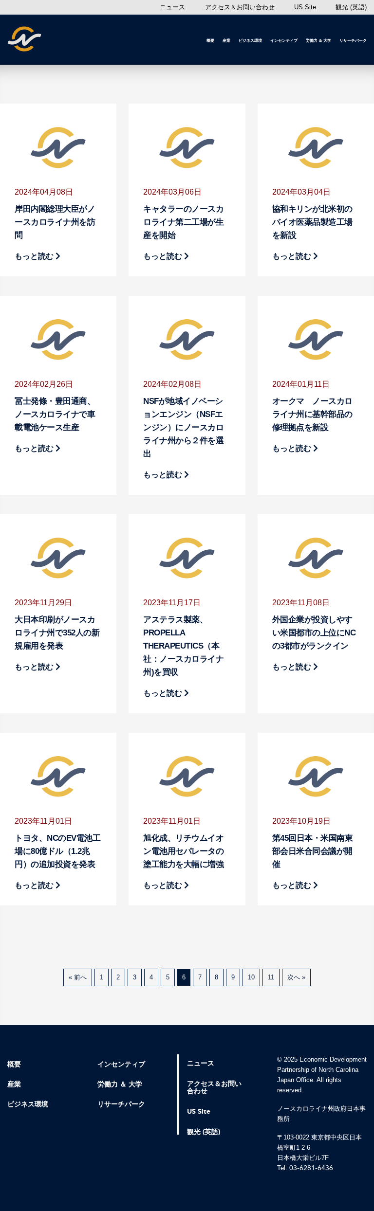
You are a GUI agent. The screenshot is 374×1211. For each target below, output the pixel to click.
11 (271, 977)
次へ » (296, 977)
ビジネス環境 (250, 40)
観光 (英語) (351, 7)
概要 (210, 40)
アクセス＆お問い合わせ (240, 7)
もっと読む (35, 256)
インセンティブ (284, 40)
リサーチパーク (353, 40)
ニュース (172, 7)
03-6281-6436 (311, 1168)
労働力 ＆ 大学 (318, 40)
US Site (305, 7)
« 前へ (78, 977)
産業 (226, 40)
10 (251, 977)
